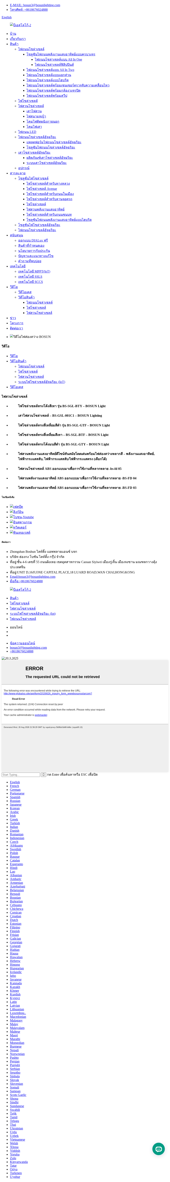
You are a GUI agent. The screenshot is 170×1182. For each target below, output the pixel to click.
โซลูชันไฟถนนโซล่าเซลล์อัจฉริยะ (51, 147)
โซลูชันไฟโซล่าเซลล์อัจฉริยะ (39, 225)
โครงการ (16, 323)
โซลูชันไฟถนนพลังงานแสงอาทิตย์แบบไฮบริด (59, 219)
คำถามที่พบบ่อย (29, 261)
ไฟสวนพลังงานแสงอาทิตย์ (45, 209)
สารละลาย (18, 173)
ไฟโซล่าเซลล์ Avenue (42, 188)
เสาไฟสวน (34, 111)
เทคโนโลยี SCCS (30, 282)
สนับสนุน (16, 235)
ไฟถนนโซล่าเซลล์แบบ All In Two (50, 70)
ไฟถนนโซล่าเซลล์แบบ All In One (58, 59)
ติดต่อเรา (16, 328)
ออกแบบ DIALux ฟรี (33, 240)
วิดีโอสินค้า (26, 297)
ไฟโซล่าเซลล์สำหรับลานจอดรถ (49, 199)
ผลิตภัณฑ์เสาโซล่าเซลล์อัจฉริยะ (50, 157)
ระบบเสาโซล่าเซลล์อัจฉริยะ (47, 163)
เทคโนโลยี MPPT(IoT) (34, 271)
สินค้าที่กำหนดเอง (31, 245)
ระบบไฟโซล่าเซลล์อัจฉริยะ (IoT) (41, 382)
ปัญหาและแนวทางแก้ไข (35, 256)
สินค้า (14, 44)
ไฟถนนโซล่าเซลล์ (31, 49)
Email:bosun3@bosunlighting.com (32, 576)
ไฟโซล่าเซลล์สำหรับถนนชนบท (49, 214)
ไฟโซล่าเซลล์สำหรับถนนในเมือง (50, 194)
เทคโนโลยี (18, 266)
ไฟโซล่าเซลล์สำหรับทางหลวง (48, 183)
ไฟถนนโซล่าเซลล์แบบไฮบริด (48, 80)
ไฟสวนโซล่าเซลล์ (31, 106)
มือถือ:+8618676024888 (26, 581)
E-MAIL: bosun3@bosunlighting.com (35, 5)
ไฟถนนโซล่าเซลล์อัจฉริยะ (37, 137)
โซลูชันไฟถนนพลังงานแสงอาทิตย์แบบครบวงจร (61, 54)
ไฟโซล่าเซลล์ (28, 101)
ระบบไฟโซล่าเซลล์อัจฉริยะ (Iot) (33, 613)
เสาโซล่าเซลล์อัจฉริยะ (34, 152)
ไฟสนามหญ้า (36, 116)
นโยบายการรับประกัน (34, 250)
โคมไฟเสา (34, 126)
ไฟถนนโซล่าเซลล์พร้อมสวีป (47, 95)
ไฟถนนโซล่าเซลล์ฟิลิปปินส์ (54, 64)
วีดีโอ (14, 287)
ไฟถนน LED (27, 132)
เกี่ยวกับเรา (18, 39)
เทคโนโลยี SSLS (30, 276)
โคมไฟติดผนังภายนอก (43, 121)
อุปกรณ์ (23, 168)
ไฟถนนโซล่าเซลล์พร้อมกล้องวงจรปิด (53, 90)
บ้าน (13, 33)
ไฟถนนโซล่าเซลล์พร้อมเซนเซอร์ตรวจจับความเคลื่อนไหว (68, 85)
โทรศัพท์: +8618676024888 (29, 9)
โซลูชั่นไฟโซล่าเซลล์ (33, 178)
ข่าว (13, 318)
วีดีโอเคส (25, 292)
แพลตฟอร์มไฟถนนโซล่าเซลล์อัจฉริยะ (54, 142)
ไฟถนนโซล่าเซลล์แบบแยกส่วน (49, 75)
